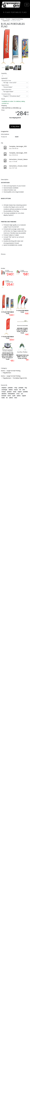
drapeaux (4, 387)
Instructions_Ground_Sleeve (18, 159)
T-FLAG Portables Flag (24, 271)
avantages (4, 389)
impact (16, 389)
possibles (25, 391)
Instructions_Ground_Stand (18, 166)
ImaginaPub (4, 131)
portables (10, 387)
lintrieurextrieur (11, 393)
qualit (13, 395)
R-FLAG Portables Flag (9, 271)
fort (20, 389)
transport (4, 395)
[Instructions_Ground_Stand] (5, 168)
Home (2, 19)
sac (22, 393)
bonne (9, 395)
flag (26, 387)
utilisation (4, 393)
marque (4, 391)
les (7, 397)
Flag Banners (6, 20)
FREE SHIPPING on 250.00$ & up (11, 108)
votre (23, 389)
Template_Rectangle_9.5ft (18, 146)
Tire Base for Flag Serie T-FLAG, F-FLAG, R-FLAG (22, 356)
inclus (17, 393)
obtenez (10, 389)
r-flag (15, 387)
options (18, 395)
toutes (3, 397)
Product (8, 19)
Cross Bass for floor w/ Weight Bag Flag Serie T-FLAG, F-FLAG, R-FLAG (8, 356)
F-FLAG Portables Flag (9, 281)
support (20, 391)
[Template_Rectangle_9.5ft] (5, 149)
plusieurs (9, 391)
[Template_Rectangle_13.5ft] (5, 155)
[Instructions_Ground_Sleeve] (5, 161)
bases (14, 391)
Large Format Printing (17, 19)
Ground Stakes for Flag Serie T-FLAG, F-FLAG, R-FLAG (22, 330)
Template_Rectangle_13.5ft (18, 153)
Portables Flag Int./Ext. (20, 378)
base (15, 397)
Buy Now (15, 126)
